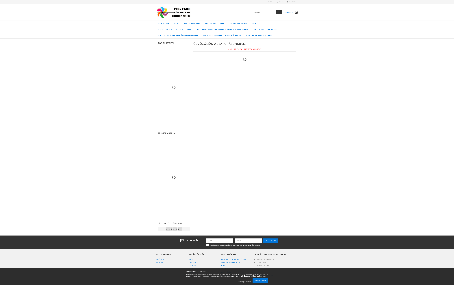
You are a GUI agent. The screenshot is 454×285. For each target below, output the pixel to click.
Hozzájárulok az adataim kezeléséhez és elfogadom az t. (235, 245)
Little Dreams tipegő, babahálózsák (244, 24)
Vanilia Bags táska (192, 24)
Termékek (159, 262)
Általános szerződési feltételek (233, 259)
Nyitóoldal (160, 259)
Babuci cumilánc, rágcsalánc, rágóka (174, 29)
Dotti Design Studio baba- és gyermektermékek (178, 35)
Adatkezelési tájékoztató (230, 262)
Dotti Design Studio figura (265, 29)
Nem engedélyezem (244, 282)
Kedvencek (292, 2)
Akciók (176, 24)
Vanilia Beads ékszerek (214, 24)
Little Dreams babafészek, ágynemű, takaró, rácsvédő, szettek (222, 29)
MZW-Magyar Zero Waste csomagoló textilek (222, 35)
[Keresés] (279, 12)
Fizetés (223, 266)
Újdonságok (163, 24)
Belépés (270, 2)
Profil (281, 2)
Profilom (192, 266)
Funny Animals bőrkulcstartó (259, 35)
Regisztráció (193, 262)
